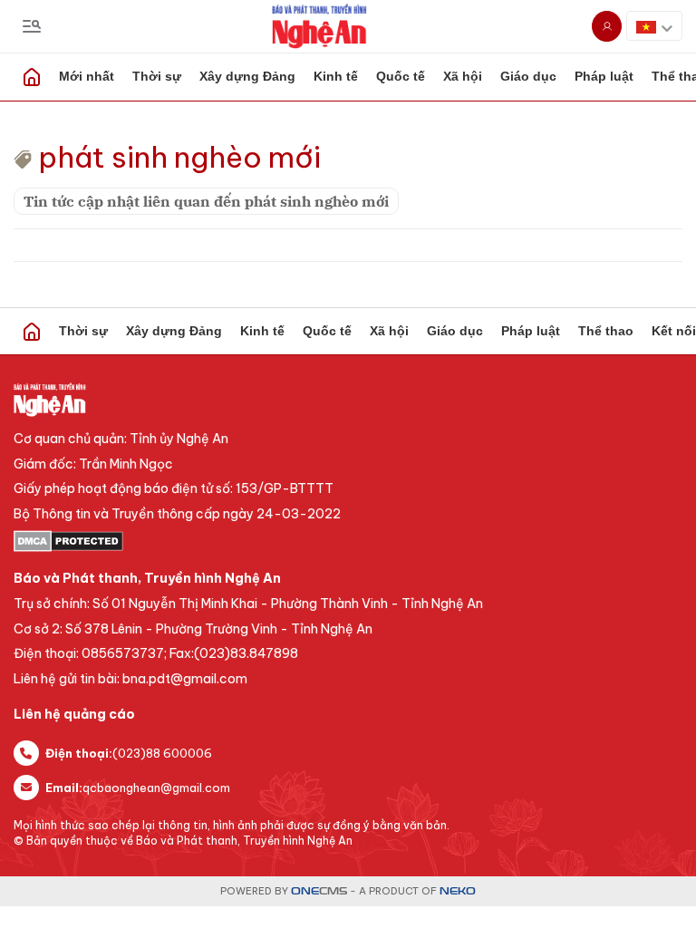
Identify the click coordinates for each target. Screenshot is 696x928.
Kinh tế (336, 76)
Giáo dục (528, 76)
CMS (319, 891)
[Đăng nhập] (607, 26)
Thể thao (605, 331)
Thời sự (156, 76)
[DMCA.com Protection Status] (348, 541)
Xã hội (462, 76)
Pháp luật (604, 76)
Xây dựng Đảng (247, 76)
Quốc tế (400, 76)
